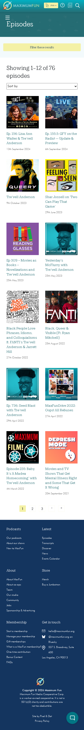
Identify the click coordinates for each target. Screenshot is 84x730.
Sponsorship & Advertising (20, 610)
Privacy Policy (42, 721)
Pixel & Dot (46, 716)
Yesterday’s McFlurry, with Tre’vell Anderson (59, 265)
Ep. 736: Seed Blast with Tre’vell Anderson (21, 410)
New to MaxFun (14, 548)
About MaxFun (14, 579)
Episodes (47, 538)
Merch (45, 579)
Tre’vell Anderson (20, 197)
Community (12, 600)
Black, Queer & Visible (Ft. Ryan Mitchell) (57, 333)
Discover (46, 548)
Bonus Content (14, 657)
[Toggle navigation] (7, 17)
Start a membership (17, 631)
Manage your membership (20, 636)
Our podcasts (14, 538)
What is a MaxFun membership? (23, 647)
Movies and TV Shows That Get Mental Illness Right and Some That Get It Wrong (61, 478)
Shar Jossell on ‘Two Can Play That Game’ (61, 201)
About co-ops (13, 584)
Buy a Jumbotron (51, 584)
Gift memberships (16, 641)
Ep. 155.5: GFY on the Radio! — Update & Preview (61, 138)
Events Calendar (51, 559)
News (45, 553)
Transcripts (48, 543)
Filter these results (42, 47)
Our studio (12, 595)
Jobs (8, 605)
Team (9, 590)
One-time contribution (18, 652)
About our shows (15, 543)
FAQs (9, 662)
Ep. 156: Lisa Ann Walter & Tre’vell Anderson (19, 138)
